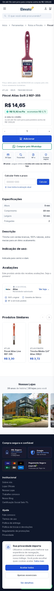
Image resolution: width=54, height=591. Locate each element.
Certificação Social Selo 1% (15, 502)
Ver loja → (44, 289)
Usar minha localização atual (19, 187)
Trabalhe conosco (11, 494)
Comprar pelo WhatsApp (29, 146)
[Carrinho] (50, 8)
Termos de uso (9, 519)
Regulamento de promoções (16, 531)
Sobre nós (7, 482)
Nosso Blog (7, 498)
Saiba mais (39, 561)
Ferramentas (17, 25)
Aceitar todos (27, 567)
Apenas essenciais (27, 575)
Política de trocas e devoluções (17, 527)
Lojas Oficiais (8, 486)
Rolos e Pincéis (35, 25)
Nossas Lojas (8, 490)
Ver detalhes (27, 583)
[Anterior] (42, 317)
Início (4, 25)
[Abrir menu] (4, 8)
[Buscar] (5, 16)
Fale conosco (8, 515)
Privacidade (8, 535)
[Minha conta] (45, 8)
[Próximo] (49, 317)
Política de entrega (11, 523)
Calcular (43, 182)
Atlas (5, 90)
